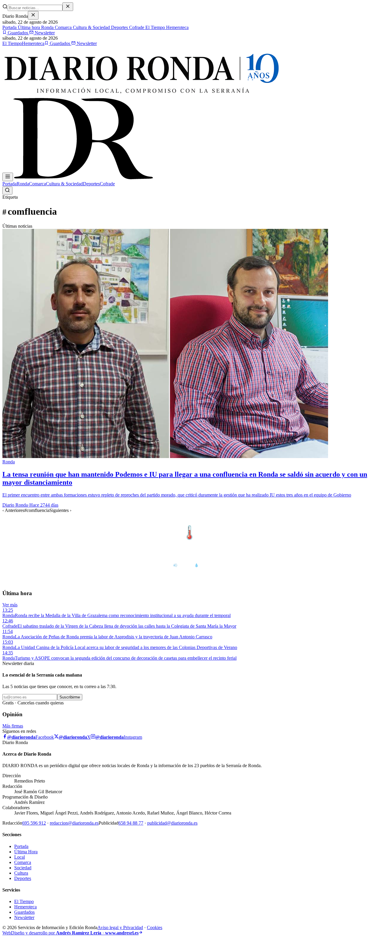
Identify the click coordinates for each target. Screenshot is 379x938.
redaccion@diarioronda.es (74, 822)
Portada (9, 27)
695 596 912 (34, 822)
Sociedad (22, 867)
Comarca (63, 27)
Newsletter (44, 32)
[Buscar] (7, 191)
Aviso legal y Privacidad (120, 927)
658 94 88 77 (130, 822)
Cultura (21, 873)
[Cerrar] (33, 15)
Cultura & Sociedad (91, 27)
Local (19, 857)
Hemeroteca (177, 27)
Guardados (18, 32)
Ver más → (364, 520)
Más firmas (12, 725)
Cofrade (136, 27)
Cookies (154, 927)
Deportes (119, 27)
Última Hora (26, 851)
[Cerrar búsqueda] (67, 6)
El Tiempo (154, 27)
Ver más (9, 604)
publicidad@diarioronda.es (172, 822)
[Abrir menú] (7, 177)
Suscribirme (70, 697)
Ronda (47, 27)
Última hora (28, 27)
